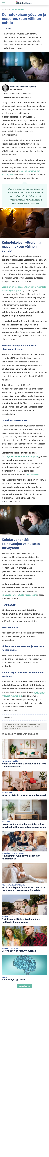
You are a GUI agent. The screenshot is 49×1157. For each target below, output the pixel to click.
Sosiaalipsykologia (10, 948)
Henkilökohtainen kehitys (13, 853)
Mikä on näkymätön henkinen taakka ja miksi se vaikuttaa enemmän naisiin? (23, 889)
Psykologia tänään (10, 761)
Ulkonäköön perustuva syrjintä (19, 950)
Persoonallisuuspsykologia (13, 885)
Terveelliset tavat (18, 9)
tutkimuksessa (32, 474)
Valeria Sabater (16, 89)
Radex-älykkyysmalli (13, 979)
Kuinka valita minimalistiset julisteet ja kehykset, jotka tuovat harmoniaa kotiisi (24, 825)
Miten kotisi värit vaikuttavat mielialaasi (24, 795)
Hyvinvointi (6, 9)
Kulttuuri (6, 822)
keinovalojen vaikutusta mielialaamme (19, 595)
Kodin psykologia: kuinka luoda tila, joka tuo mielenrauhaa (24, 765)
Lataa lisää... (24, 986)
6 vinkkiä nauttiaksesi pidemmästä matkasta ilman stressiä (21, 920)
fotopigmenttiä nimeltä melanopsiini (20, 456)
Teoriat (5, 977)
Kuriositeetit (7, 917)
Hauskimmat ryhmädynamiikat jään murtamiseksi (21, 857)
